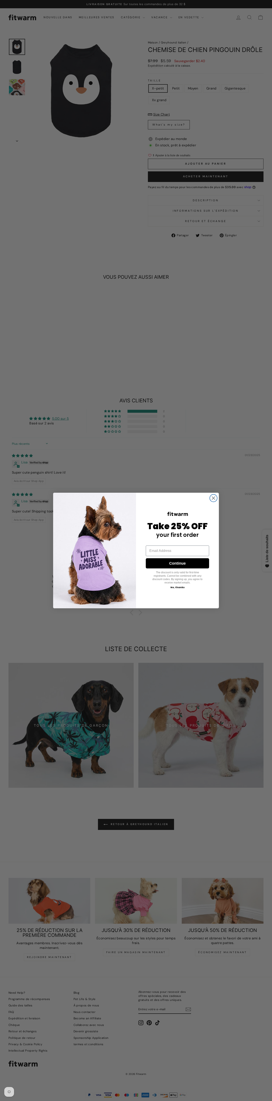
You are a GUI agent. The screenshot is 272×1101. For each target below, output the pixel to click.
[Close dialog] (213, 498)
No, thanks (177, 587)
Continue (177, 563)
